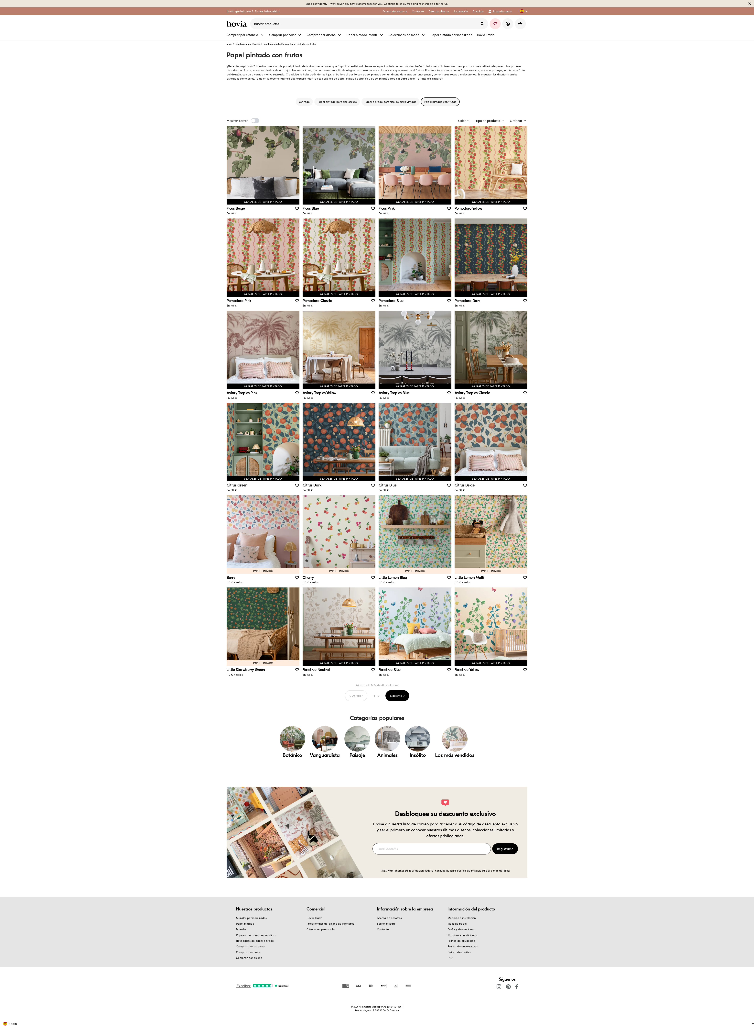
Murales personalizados (251, 918)
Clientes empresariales (321, 929)
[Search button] (482, 23)
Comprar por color (248, 952)
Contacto (383, 929)
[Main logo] (238, 23)
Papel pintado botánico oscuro (337, 102)
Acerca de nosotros (389, 918)
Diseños (256, 43)
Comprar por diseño (249, 958)
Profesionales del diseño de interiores (330, 923)
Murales (241, 929)
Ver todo (304, 102)
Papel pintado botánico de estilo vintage (390, 102)
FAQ (450, 958)
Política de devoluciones (462, 946)
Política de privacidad (461, 940)
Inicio (229, 43)
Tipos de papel (457, 923)
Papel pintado (242, 43)
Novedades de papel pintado (255, 940)
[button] (522, 11)
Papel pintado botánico (275, 43)
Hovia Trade (314, 918)
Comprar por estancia (250, 946)
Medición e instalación (461, 918)
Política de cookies (459, 952)
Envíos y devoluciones (461, 929)
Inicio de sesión (502, 11)
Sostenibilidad (386, 923)
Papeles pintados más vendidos (256, 935)
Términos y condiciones (462, 935)
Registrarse (505, 849)
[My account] (507, 23)
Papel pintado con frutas (440, 102)
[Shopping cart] (520, 23)
